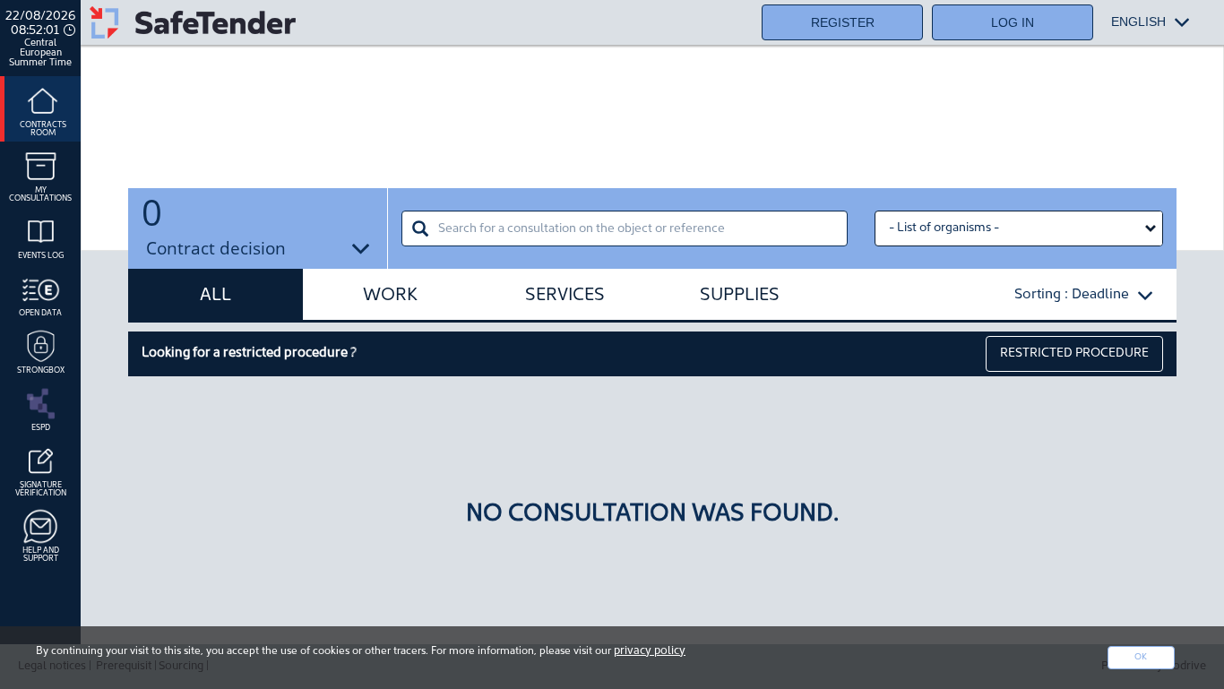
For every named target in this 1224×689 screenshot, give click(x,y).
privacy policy (649, 651)
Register (843, 22)
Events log (41, 256)
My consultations (40, 194)
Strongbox (41, 370)
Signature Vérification (40, 489)
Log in (1012, 22)
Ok (1140, 657)
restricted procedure (1074, 353)
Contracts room (43, 129)
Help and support (40, 555)
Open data (40, 313)
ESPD (40, 428)
